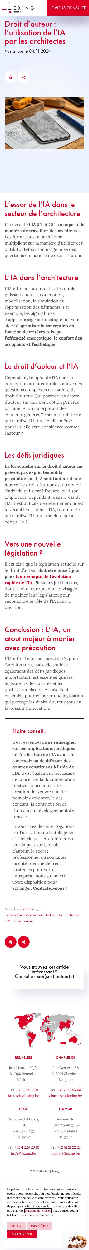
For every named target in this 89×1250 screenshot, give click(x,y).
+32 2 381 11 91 (27, 1090)
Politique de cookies (38, 1210)
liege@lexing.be (23, 1153)
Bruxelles (23, 1057)
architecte (72, 915)
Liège (23, 1108)
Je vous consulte (68, 7)
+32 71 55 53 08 (69, 1090)
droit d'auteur (23, 921)
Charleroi (65, 1057)
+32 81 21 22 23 (69, 1147)
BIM (8, 921)
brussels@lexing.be (23, 1096)
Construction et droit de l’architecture (30, 915)
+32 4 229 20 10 (26, 1147)
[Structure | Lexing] (18, 7)
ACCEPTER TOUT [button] (21, 1234)
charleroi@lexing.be (65, 1096)
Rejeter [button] (16, 1226)
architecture (28, 909)
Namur (65, 1108)
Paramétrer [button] (39, 1226)
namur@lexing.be (65, 1153)
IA (60, 915)
